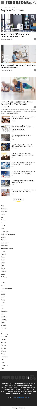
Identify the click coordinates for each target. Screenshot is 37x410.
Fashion (3, 251)
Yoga (2, 368)
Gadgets (3, 268)
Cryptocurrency (5, 231)
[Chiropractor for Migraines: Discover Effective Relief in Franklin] (5, 119)
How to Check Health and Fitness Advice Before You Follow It (16, 103)
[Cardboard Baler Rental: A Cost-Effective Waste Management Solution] (5, 147)
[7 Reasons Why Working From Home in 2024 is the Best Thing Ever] (18, 54)
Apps (2, 205)
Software (3, 351)
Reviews (3, 339)
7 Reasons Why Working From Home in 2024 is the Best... (18, 66)
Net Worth (3, 325)
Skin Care (3, 348)
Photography (4, 334)
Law (13, 131)
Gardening (4, 277)
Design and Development (8, 234)
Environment (4, 245)
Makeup (3, 314)
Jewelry (3, 299)
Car (13, 184)
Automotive (4, 208)
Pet (2, 331)
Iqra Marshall (5, 107)
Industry (3, 294)
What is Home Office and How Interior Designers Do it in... (15, 35)
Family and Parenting (7, 248)
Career (3, 225)
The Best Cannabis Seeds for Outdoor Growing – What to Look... (23, 154)
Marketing (3, 317)
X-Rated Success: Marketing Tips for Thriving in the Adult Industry (24, 191)
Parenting (3, 328)
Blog (13, 139)
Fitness (3, 262)
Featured (3, 254)
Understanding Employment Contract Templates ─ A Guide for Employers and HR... (23, 127)
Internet (3, 297)
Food (2, 265)
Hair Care (3, 280)
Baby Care (4, 211)
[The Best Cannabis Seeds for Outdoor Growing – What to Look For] (5, 156)
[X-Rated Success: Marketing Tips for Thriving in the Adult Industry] (5, 192)
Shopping (3, 342)
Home (2, 7)
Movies (3, 322)
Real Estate (4, 337)
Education (3, 240)
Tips (2, 359)
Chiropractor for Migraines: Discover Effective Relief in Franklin (23, 118)
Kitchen (3, 302)
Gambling (3, 271)
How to (3, 291)
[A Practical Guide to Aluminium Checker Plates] (5, 137)
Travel (2, 362)
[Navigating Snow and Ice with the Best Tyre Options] (5, 183)
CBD (13, 157)
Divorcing (3, 237)
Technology (4, 356)
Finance (3, 257)
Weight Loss (4, 365)
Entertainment (5, 243)
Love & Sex (4, 311)
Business (3, 220)
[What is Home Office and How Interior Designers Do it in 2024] (18, 23)
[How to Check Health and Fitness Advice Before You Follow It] (18, 88)
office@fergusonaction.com (21, 397)
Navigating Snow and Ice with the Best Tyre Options (23, 181)
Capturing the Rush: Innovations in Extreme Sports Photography (23, 163)
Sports (3, 354)
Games (3, 274)
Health (2, 282)
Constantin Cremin (6, 39)
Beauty (3, 214)
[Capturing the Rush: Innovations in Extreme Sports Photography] (5, 165)
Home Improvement (6, 288)
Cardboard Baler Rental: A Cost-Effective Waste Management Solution (22, 146)
